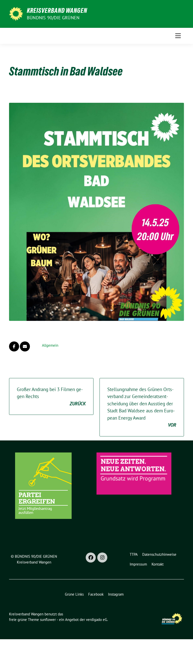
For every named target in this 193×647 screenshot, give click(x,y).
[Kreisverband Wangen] (16, 13)
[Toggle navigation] (178, 35)
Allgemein (50, 345)
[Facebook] (91, 557)
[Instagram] (102, 557)
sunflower (48, 619)
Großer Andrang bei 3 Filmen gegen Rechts (51, 396)
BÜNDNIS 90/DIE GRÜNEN (53, 18)
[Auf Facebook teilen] (14, 346)
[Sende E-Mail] (25, 346)
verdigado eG (96, 619)
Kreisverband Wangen (57, 10)
